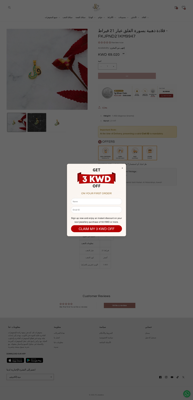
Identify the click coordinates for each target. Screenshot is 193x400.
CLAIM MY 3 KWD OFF (96, 228)
